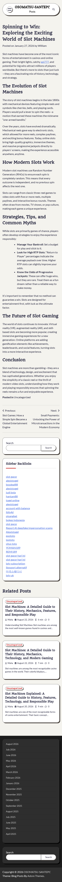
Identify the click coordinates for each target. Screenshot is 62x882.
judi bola (11, 492)
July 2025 (11, 817)
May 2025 (11, 828)
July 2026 (11, 749)
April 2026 (11, 766)
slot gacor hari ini (15, 555)
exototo (10, 535)
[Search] (53, 9)
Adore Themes (35, 875)
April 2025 (11, 834)
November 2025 (14, 794)
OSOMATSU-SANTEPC (32, 7)
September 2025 (14, 806)
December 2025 (14, 789)
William (42, 45)
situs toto (11, 543)
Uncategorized (22, 397)
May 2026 (11, 760)
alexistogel (12, 480)
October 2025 (13, 800)
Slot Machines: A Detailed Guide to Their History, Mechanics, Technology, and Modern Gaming (30, 654)
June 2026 (11, 755)
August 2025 (12, 811)
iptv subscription (15, 563)
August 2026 (12, 744)
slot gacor (11, 476)
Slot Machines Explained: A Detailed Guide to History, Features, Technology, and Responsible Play (30, 697)
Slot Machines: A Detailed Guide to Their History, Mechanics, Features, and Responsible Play (30, 610)
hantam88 (12, 496)
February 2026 (13, 777)
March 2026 (12, 772)
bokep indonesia (15, 520)
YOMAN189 (13, 547)
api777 (45, 61)
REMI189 (11, 551)
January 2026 (12, 783)
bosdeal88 (12, 484)
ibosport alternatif (16, 567)
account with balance (18, 508)
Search (10, 442)
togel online (12, 500)
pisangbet (11, 516)
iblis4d (10, 512)
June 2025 (11, 822)
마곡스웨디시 (14, 571)
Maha (10, 619)
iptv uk (10, 575)
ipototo (10, 539)
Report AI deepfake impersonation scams (29, 527)
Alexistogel (12, 531)
